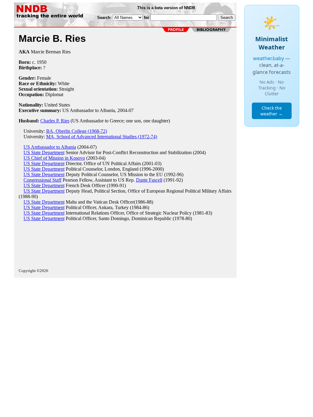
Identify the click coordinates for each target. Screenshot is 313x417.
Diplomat (54, 94)
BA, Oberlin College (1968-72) (76, 131)
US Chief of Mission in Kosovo (54, 158)
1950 (41, 62)
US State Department (44, 152)
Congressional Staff (42, 180)
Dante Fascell (149, 180)
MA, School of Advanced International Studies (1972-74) (101, 136)
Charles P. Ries (54, 120)
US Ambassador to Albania (50, 147)
